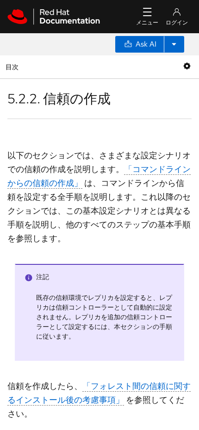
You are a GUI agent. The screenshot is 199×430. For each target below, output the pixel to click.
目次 (13, 66)
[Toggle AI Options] (174, 44)
